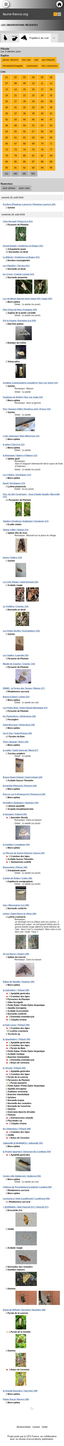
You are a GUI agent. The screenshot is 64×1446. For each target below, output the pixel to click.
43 (15, 119)
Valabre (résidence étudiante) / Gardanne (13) (26, 521)
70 (42, 143)
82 (42, 155)
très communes (50, 65)
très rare (26, 59)
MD (15, 173)
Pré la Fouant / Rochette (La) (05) (19, 320)
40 (42, 113)
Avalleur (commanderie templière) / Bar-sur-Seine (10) (30, 383)
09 (24, 83)
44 (24, 119)
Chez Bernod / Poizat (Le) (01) (18, 221)
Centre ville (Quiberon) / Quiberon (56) (22, 1176)
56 (24, 131)
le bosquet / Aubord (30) (15, 814)
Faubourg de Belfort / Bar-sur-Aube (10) (23, 397)
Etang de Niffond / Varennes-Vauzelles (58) (24, 1310)
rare (36, 59)
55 (15, 131)
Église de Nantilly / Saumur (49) (18, 982)
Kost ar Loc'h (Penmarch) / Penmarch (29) (24, 794)
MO (33, 173)
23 (33, 95)
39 (33, 113)
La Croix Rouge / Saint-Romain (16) (20, 582)
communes (32, 65)
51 (33, 125)
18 (51, 89)
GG (6, 173)
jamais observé (10, 59)
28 (24, 101)
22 (24, 95)
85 (15, 161)
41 (51, 113)
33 (33, 107)
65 (51, 137)
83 (51, 155)
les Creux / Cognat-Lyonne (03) (18, 274)
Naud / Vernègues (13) (14, 483)
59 (51, 131)
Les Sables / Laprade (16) (15, 655)
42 (6, 119)
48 (6, 125)
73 (15, 149)
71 (51, 143)
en (59, 14)
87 (33, 161)
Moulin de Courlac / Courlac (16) (19, 664)
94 (42, 167)
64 (42, 137)
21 (15, 95)
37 (15, 113)
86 (24, 161)
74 (24, 149)
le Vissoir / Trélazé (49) (14, 1068)
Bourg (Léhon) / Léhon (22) (16, 697)
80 (24, 155)
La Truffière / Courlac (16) (15, 606)
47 (51, 119)
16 (33, 89)
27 (15, 101)
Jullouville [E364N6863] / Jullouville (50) (23, 1143)
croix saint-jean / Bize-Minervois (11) (21, 436)
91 (15, 167)
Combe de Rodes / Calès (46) (17, 878)
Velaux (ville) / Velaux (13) (15, 530)
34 (42, 107)
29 (33, 101)
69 (33, 143)
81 (33, 155)
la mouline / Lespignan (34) (16, 844)
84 (6, 161)
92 (24, 167)
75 (33, 149)
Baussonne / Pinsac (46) (15, 867)
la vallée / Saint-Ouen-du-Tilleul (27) (20, 750)
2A (42, 101)
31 (15, 107)
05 (42, 77)
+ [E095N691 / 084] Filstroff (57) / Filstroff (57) (26, 1207)
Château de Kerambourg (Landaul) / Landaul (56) (27, 1187)
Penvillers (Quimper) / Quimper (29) (20, 803)
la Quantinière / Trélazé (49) (16, 1039)
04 (33, 77)
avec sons (24, 188)
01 (6, 77)
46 (42, 119)
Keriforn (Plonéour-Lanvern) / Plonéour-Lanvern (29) (29, 204)
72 (6, 149)
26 (6, 101)
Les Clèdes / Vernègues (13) (17, 475)
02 (15, 77)
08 (15, 83)
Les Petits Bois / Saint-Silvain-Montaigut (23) (25, 708)
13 (6, 89)
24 (42, 95)
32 (24, 107)
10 (33, 83)
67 (15, 143)
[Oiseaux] (5, 38)
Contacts (36, 1427)
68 (24, 143)
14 (15, 89)
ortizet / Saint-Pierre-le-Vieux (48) (19, 913)
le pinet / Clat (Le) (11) (14, 444)
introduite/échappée (13, 65)
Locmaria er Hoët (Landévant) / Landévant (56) (26, 1198)
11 (42, 83)
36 (6, 113)
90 (6, 167)
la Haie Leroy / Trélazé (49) (16, 1025)
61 (15, 137)
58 (42, 131)
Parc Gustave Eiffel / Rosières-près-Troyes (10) (27, 409)
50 (24, 125)
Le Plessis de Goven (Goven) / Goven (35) (24, 853)
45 (33, 119)
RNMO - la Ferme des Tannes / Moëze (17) (24, 688)
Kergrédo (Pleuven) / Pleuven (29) (20, 786)
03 (24, 77)
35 (51, 107)
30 (6, 107)
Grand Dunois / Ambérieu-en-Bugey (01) (23, 246)
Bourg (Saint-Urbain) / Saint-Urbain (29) (22, 777)
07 (6, 83)
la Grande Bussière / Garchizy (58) (20, 1391)
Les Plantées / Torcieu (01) (16, 266)
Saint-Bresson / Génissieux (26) (19, 725)
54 (6, 131)
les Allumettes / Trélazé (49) (17, 1129)
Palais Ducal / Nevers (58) (16, 1399)
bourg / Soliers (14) (12, 557)
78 (6, 155)
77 (51, 149)
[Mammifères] (14, 38)
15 (24, 89)
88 (42, 161)
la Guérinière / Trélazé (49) (16, 990)
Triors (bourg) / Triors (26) (15, 742)
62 (24, 137)
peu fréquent (48, 59)
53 (51, 125)
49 (15, 125)
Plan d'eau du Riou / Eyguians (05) (20, 309)
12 (51, 83)
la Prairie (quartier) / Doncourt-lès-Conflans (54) (27, 1151)
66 (6, 143)
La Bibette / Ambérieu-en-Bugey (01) (21, 257)
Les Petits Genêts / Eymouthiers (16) (21, 631)
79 (15, 155)
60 (6, 137)
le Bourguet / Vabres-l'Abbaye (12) (20, 455)
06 (51, 77)
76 (42, 149)
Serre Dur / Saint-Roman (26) (17, 733)
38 (24, 113)
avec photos (9, 188)
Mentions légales (24, 1427)
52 (42, 125)
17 (42, 89)
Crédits (44, 1427)
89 (51, 161)
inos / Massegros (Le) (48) (16, 905)
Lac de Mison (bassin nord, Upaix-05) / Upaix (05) (27, 298)
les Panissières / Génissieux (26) (19, 716)
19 (6, 95)
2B (51, 101)
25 (51, 95)
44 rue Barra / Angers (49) (16, 954)
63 (33, 137)
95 (51, 167)
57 (33, 131)
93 (33, 167)
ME (24, 173)
